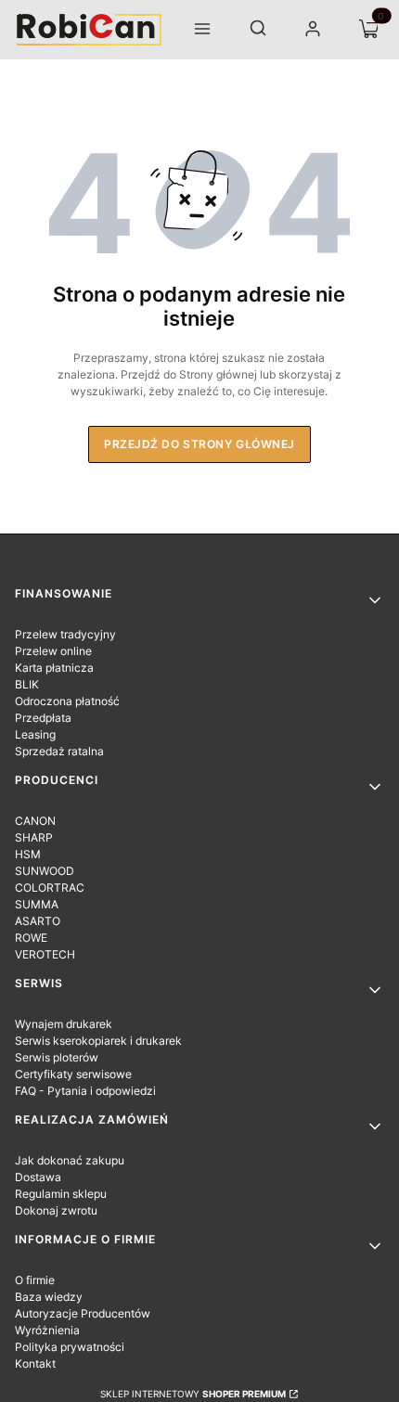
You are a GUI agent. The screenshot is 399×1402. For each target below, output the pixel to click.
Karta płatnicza (54, 668)
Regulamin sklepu (61, 1194)
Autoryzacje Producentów (82, 1313)
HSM (28, 854)
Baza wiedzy (49, 1297)
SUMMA (36, 904)
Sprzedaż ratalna (59, 751)
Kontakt (35, 1363)
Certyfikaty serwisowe (73, 1074)
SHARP (34, 837)
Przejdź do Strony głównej (199, 444)
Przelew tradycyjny (65, 634)
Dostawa (38, 1177)
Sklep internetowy (193, 1393)
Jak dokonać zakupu (69, 1160)
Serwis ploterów (56, 1057)
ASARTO (37, 921)
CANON (35, 821)
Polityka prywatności (69, 1347)
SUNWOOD (44, 871)
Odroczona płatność (67, 701)
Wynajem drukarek (63, 1024)
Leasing (35, 734)
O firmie (35, 1280)
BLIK (27, 684)
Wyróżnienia (47, 1330)
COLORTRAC (49, 887)
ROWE (31, 938)
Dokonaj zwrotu (56, 1210)
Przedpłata (43, 718)
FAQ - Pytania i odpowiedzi (85, 1091)
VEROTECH (45, 954)
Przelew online (53, 651)
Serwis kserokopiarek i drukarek (98, 1041)
